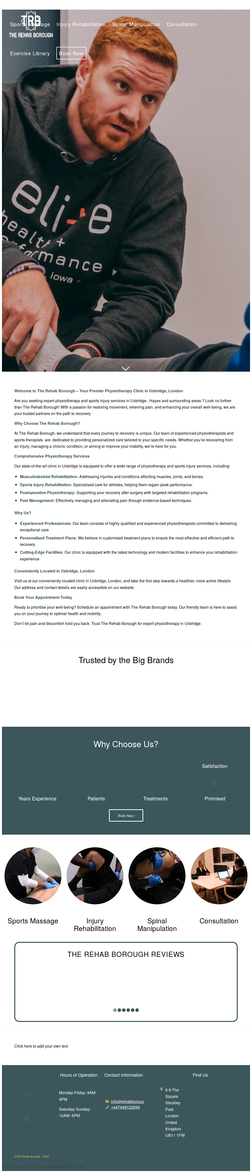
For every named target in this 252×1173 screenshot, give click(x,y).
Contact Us (238, 6)
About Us (220, 6)
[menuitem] (221, 5)
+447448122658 (125, 1107)
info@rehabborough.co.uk (133, 1101)
